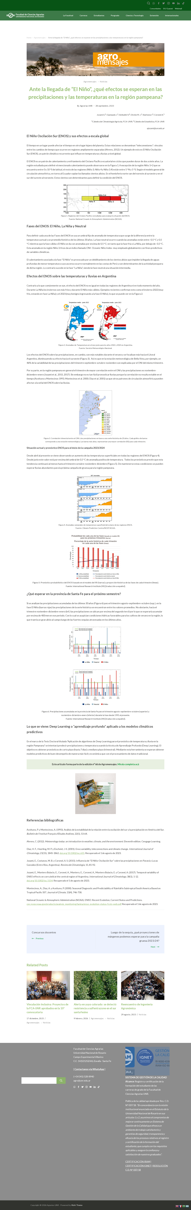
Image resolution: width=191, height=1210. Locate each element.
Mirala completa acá (128, 764)
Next (153, 946)
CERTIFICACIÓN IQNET (138, 1165)
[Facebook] (158, 3)
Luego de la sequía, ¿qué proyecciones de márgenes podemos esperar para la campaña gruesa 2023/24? (133, 936)
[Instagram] (168, 3)
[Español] (187, 1206)
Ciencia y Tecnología (134, 15)
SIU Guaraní (168, 8)
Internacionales (172, 15)
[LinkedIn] (178, 3)
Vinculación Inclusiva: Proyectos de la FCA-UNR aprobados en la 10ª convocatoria (47, 1008)
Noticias (103, 81)
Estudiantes (99, 15)
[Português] (184, 1206)
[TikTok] (183, 3)
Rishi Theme (77, 1205)
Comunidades (155, 8)
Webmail (178, 8)
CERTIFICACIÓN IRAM (137, 1161)
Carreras (83, 15)
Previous (40, 938)
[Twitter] (163, 3)
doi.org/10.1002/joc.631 (72, 853)
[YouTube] (173, 3)
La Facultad (68, 15)
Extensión (154, 15)
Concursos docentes (44, 932)
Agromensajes (90, 81)
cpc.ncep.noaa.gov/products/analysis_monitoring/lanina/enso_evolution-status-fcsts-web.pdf (74, 904)
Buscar (61, 1080)
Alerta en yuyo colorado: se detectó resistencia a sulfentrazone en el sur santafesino (95, 1008)
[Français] (180, 1206)
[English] (177, 1206)
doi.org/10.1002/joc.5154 (40, 880)
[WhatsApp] (154, 3)
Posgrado (115, 15)
